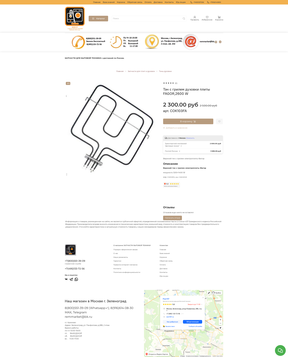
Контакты (169, 2)
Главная (97, 2)
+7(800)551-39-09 (75, 260)
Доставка (158, 2)
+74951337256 (198, 2)
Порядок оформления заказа (125, 250)
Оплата (148, 2)
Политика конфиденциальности (126, 272)
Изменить (190, 138)
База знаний (109, 2)
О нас (115, 253)
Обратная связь (134, 2)
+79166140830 (215, 2)
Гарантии (117, 261)
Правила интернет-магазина (125, 265)
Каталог (100, 18)
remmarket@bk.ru (78, 317)
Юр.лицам (181, 2)
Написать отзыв (172, 218)
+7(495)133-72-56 (75, 268)
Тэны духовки (165, 71)
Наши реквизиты (120, 257)
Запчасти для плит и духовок (141, 71)
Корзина (121, 2)
